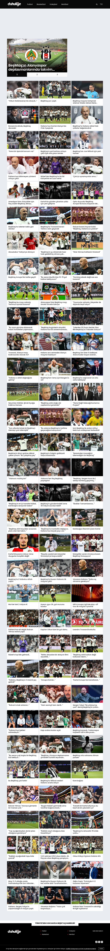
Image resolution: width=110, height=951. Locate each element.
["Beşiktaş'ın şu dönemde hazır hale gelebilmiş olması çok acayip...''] (55, 240)
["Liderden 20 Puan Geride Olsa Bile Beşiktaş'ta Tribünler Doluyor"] (87, 316)
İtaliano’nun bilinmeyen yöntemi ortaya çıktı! (22, 177)
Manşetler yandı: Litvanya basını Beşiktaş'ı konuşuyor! (86, 555)
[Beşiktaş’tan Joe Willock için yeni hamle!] (87, 140)
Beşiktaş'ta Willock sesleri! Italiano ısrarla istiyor (52, 782)
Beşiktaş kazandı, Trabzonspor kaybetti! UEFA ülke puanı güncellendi (86, 731)
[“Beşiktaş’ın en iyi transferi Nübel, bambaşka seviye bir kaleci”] (23, 492)
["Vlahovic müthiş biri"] (23, 467)
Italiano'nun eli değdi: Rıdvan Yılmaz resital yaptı (20, 631)
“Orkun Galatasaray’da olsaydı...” (22, 101)
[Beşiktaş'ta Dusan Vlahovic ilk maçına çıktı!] (55, 568)
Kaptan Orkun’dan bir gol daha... (54, 630)
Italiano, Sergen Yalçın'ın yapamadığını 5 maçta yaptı (20, 907)
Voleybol (53, 4)
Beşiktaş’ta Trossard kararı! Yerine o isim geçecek (52, 228)
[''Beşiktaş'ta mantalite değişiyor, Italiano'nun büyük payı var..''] (55, 517)
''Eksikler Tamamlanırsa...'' (84, 504)
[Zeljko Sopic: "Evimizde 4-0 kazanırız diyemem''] (87, 870)
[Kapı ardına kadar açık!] (55, 719)
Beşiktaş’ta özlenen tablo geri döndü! (21, 228)
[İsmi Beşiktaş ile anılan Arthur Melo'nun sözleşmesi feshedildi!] (87, 417)
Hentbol (64, 4)
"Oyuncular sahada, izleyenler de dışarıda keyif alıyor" (87, 303)
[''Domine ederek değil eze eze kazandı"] (87, 266)
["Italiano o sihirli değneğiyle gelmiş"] (23, 366)
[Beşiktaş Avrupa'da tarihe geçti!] (23, 266)
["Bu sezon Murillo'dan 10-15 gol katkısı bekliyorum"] (55, 266)
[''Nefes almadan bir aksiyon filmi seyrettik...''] (55, 643)
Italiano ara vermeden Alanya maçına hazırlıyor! (53, 354)
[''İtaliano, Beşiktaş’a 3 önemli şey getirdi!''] (23, 668)
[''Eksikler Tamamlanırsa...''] (87, 492)
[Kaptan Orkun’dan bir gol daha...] (55, 618)
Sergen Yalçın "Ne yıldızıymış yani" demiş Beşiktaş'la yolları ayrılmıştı (85, 706)
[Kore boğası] (87, 769)
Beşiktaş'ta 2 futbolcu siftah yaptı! (20, 580)
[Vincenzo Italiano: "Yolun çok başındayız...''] (55, 895)
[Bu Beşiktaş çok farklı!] (23, 769)
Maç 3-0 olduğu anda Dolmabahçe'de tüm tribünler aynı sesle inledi (21, 882)
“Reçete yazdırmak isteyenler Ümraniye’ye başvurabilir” (53, 555)
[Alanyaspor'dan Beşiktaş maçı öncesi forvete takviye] (55, 291)
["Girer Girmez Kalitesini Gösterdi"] (87, 240)
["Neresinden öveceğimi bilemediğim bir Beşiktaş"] (87, 442)
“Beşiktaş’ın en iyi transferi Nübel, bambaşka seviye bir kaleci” (22, 505)
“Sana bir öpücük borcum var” (21, 151)
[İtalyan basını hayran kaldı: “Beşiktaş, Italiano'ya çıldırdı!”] (87, 215)
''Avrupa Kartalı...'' (48, 680)
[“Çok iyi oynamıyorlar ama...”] (87, 165)
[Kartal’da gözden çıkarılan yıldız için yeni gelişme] (55, 190)
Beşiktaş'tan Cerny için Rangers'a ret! (55, 379)
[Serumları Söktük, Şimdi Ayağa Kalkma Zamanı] (23, 392)
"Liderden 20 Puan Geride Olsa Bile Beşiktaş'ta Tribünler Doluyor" (87, 328)
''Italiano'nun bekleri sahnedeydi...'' (16, 731)
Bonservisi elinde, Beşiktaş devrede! (19, 127)
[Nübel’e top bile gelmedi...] (23, 643)
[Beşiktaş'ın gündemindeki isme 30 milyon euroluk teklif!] (55, 492)
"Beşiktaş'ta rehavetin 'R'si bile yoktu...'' (85, 832)
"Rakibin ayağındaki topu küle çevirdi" (21, 857)
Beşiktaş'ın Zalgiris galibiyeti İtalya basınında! (53, 454)
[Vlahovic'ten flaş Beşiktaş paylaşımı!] (55, 467)
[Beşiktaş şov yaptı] (55, 89)
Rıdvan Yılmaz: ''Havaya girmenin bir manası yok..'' (22, 807)
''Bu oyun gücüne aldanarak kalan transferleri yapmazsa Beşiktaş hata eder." (20, 328)
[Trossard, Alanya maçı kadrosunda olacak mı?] (23, 341)
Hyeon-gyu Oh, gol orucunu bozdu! (52, 605)
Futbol (30, 4)
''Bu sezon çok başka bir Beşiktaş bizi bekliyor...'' (22, 756)
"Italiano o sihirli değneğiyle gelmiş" (20, 379)
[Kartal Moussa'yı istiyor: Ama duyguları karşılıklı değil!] (23, 543)
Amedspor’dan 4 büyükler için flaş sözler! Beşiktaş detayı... (21, 203)
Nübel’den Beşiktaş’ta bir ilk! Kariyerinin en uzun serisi (53, 177)
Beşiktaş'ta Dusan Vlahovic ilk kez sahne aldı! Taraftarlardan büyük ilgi (54, 882)
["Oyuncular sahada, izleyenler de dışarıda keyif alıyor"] (87, 291)
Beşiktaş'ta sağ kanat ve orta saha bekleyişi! (85, 379)
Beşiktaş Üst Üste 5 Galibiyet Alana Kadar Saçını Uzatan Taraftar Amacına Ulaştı (85, 354)
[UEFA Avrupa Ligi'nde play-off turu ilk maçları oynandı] (87, 593)
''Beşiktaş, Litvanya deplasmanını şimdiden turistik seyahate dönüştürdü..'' (55, 756)
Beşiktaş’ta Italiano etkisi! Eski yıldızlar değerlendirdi (85, 127)
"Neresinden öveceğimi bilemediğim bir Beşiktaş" (83, 454)
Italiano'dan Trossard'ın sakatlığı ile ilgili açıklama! (87, 907)
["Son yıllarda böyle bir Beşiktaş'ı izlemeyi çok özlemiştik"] (23, 417)
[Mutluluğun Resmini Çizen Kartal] (87, 517)
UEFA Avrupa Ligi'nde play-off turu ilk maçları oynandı (85, 605)
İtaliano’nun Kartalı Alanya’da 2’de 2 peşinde (53, 127)
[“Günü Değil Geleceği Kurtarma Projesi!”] (87, 392)
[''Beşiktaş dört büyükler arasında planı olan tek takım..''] (23, 517)
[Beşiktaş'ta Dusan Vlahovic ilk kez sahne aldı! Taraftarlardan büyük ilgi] (55, 870)
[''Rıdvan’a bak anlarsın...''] (23, 694)
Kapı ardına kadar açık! (51, 730)
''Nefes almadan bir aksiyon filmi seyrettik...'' (54, 656)
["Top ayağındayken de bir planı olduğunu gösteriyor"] (23, 820)
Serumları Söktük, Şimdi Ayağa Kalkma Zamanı (21, 404)
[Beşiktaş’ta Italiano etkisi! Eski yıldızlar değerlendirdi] (87, 115)
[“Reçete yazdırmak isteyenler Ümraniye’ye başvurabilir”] (55, 543)
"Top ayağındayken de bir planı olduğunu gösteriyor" (21, 832)
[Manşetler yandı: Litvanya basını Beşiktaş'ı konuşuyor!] (87, 543)
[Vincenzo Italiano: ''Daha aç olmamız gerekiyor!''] (87, 568)
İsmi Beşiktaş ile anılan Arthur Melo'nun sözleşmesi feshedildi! (86, 429)
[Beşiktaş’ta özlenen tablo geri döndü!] (23, 215)
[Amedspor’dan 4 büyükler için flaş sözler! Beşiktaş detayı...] (23, 190)
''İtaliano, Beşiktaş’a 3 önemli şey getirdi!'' (22, 681)
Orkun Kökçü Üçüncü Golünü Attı (87, 856)
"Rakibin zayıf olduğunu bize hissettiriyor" (53, 832)
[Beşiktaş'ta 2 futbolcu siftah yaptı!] (23, 568)
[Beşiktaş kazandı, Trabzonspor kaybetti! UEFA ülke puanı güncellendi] (87, 719)
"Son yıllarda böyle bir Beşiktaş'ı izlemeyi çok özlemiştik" (21, 429)
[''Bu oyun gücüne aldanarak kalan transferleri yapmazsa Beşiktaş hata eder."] (23, 316)
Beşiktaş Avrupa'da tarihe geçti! (22, 277)
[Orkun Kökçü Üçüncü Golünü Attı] (87, 845)
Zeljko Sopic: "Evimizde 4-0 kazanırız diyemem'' (84, 882)
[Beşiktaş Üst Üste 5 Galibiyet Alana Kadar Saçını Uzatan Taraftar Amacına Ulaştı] (87, 341)
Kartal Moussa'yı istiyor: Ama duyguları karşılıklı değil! (20, 555)
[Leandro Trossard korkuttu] (87, 618)
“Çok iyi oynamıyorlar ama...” (85, 176)
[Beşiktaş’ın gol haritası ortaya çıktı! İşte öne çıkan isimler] (55, 140)
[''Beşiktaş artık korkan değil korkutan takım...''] (87, 643)
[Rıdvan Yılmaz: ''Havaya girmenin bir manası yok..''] (23, 794)
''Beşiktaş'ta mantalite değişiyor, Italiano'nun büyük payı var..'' (54, 530)
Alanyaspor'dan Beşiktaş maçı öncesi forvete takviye (54, 303)
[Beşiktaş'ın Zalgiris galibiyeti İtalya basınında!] (55, 442)
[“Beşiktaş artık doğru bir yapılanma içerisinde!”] (55, 392)
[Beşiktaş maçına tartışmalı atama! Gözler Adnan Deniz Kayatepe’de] (87, 89)
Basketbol (41, 4)
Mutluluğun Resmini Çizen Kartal (86, 529)
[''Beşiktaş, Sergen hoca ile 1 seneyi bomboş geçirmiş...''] (87, 467)
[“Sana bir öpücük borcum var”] (23, 140)
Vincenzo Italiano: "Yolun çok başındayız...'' (53, 907)
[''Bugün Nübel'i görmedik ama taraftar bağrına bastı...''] (55, 794)
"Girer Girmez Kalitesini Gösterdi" (86, 252)
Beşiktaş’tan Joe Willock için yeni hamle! (87, 152)
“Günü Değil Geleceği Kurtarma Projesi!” (86, 404)
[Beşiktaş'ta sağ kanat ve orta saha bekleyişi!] (87, 366)
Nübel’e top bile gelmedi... (19, 655)
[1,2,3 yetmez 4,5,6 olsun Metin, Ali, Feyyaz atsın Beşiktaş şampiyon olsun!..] (55, 845)
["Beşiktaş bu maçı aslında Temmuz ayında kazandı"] (23, 291)
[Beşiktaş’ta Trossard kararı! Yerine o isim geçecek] (55, 215)
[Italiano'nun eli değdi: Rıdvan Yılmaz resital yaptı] (23, 618)
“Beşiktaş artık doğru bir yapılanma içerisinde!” (51, 404)
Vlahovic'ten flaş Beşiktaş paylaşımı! (51, 480)
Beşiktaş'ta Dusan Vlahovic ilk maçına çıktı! (53, 580)
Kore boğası (78, 781)
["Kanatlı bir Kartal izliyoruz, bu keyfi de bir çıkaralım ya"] (87, 794)
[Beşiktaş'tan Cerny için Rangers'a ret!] (55, 366)
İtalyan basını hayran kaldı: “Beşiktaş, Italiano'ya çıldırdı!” (85, 228)
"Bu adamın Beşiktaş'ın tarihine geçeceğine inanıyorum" (54, 429)
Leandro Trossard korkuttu (84, 630)
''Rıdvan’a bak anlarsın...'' (18, 705)
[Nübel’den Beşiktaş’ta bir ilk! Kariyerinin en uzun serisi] (55, 165)
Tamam (101, 948)
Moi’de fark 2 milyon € (18, 604)
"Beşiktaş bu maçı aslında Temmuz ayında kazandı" (19, 303)
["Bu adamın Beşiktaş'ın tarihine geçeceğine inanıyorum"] (55, 417)
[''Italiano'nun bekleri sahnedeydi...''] (23, 719)
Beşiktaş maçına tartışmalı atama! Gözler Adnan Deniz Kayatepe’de (84, 102)
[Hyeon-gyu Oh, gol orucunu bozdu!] (55, 593)
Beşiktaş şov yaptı (48, 101)
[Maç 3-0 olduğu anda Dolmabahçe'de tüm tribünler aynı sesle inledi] (23, 870)
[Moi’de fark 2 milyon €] (23, 593)
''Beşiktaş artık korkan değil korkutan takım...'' (84, 656)
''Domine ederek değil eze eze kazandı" (85, 278)
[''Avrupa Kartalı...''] (55, 668)
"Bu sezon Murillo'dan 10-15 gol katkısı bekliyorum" (54, 278)
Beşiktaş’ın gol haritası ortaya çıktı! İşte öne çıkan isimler (53, 152)
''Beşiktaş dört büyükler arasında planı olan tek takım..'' (22, 530)
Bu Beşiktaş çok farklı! (17, 781)
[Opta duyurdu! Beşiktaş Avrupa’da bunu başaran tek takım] (87, 190)
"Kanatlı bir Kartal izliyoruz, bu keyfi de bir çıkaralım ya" (85, 807)
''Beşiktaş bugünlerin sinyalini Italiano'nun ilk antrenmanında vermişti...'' (54, 328)
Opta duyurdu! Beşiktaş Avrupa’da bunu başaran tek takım (85, 203)
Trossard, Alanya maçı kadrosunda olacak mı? (18, 354)
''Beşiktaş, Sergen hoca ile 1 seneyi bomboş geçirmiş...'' (84, 480)
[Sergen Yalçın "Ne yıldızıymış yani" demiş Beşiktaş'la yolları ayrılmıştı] (87, 694)
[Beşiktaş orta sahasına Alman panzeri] (87, 744)
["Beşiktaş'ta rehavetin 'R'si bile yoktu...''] (87, 820)
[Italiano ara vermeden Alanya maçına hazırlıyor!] (55, 341)
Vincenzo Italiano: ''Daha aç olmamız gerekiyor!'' (84, 580)
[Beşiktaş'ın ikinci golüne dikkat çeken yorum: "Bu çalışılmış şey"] (23, 442)
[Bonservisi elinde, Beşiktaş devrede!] (23, 115)
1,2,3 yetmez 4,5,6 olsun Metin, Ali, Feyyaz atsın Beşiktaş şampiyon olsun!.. (55, 857)
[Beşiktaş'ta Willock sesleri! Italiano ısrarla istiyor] (55, 769)
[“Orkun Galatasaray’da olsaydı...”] (23, 89)
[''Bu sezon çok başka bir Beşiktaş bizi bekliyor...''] (23, 744)
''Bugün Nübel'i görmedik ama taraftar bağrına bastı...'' (53, 807)
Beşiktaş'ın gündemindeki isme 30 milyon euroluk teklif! (54, 505)
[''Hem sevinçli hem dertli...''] (55, 694)
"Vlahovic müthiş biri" (17, 479)
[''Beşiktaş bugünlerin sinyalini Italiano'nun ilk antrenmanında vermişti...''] (55, 316)
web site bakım (98, 931)
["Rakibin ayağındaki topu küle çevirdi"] (23, 845)
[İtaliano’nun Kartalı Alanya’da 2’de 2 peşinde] (55, 115)
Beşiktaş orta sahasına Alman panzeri (85, 756)
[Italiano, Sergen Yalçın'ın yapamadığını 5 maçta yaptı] (23, 895)
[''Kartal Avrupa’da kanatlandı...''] (87, 668)
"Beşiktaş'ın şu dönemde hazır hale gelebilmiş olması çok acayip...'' (53, 253)
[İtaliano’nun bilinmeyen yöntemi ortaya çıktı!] (23, 165)
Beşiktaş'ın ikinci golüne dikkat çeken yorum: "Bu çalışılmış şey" (22, 454)
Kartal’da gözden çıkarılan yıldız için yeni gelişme (54, 203)
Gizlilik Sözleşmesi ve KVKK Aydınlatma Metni (81, 949)
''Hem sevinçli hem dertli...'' (52, 705)
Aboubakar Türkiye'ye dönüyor (21, 252)
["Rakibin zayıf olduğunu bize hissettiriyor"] (55, 820)
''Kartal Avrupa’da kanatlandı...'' (86, 680)
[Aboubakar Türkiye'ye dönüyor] (23, 240)
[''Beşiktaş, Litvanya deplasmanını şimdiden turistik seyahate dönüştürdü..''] (55, 744)
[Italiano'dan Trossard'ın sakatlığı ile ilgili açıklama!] (87, 895)
